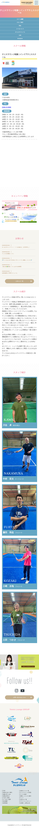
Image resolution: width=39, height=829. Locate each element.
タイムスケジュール (20, 32)
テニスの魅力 (23, 794)
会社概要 (5, 801)
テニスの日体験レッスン (8, 253)
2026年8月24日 (6, 245)
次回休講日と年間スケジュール (9, 273)
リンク (21, 797)
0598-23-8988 (6, 107)
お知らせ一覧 (19, 281)
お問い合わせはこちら (19, 697)
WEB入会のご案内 (7, 792)
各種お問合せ (6, 796)
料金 (20, 25)
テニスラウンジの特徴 (25, 792)
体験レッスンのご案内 (25, 796)
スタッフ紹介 (20, 22)
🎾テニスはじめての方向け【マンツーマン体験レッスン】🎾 (17, 260)
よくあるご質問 (7, 799)
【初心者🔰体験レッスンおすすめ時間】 (12, 266)
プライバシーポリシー (25, 801)
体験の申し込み (7, 794)
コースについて (20, 28)
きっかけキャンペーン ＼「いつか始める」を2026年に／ (16, 247)
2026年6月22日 (6, 258)
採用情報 (5, 803)
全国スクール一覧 (24, 790)
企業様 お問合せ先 (25, 803)
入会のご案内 (6, 797)
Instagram (20, 38)
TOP (4, 790)
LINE (20, 35)
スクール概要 (20, 19)
